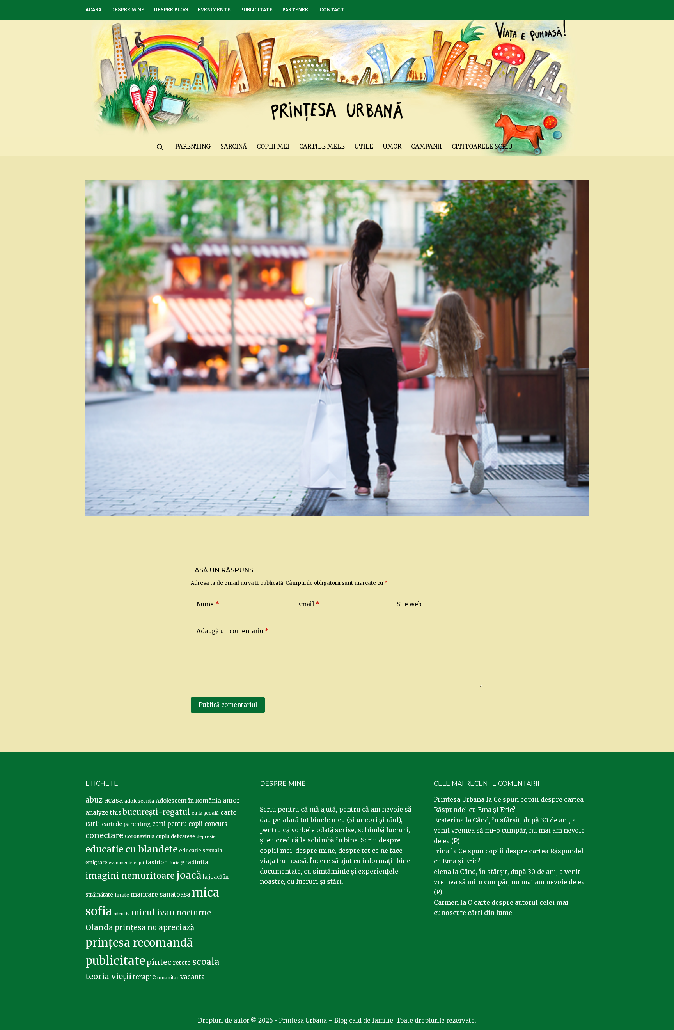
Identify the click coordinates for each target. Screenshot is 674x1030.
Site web (409, 604)
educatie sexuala (200, 850)
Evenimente (214, 9)
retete (182, 962)
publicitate (115, 961)
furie (174, 862)
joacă (188, 875)
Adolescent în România (188, 800)
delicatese (183, 836)
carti (92, 824)
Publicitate (256, 9)
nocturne (194, 912)
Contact (331, 9)
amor (231, 800)
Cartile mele (322, 146)
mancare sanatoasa (160, 894)
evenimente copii (126, 862)
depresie (206, 836)
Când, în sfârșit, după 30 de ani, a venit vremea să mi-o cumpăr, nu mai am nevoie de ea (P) (509, 830)
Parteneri (296, 9)
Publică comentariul (228, 705)
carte (228, 812)
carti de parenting (126, 824)
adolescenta (139, 800)
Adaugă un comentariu (233, 631)
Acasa (93, 9)
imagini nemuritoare (130, 875)
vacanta (192, 977)
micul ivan (153, 912)
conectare (104, 835)
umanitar (168, 977)
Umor (392, 146)
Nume (208, 604)
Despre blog (171, 9)
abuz (94, 800)
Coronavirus (139, 836)
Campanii (426, 146)
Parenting (193, 146)
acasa (113, 800)
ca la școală (205, 813)
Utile (364, 146)
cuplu (162, 836)
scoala (206, 961)
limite (122, 895)
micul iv (121, 913)
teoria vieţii (108, 976)
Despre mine (127, 9)
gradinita (194, 862)
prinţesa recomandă (139, 943)
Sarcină (233, 146)
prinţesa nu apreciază (154, 927)
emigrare (96, 862)
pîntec (159, 962)
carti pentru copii (177, 824)
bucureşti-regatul (156, 812)
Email (308, 604)
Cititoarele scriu (482, 146)
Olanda (99, 927)
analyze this (103, 812)
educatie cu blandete (131, 849)
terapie (144, 977)
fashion (156, 862)
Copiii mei (273, 146)
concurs (215, 824)
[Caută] (160, 147)
